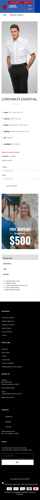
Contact (4, 356)
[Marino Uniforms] (9, 7)
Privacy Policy (6, 360)
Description (7, 258)
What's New (5, 353)
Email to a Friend (7, 160)
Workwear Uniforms (8, 325)
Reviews (6, 274)
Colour (4, 167)
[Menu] (24, 5)
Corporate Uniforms (8, 318)
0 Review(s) (15, 104)
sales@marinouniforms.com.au (12, 394)
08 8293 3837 (14, 2)
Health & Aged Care (8, 321)
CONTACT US (27, 2)
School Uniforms (7, 332)
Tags (5, 269)
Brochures (5, 349)
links (29, 5)
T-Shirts (4, 335)
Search (30, 9)
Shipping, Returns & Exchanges (12, 367)
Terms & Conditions (8, 363)
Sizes (4, 175)
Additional (7, 263)
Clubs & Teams (6, 328)
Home (4, 15)
